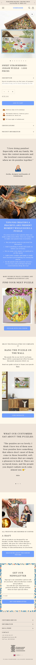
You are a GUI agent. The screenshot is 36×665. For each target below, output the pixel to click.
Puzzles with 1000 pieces (17, 328)
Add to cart (18, 103)
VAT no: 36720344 (8, 639)
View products (18, 415)
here (17, 366)
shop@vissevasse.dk (9, 637)
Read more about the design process (18, 554)
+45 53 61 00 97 (7, 635)
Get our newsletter (18, 601)
